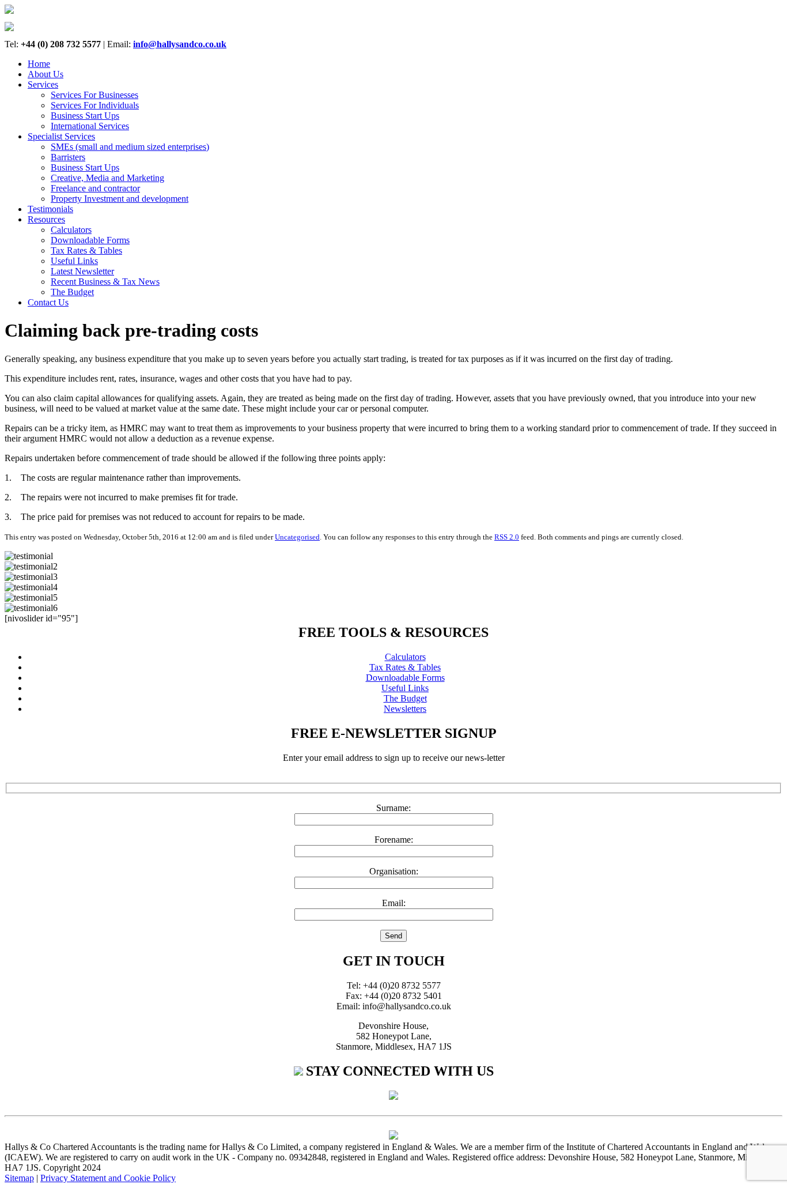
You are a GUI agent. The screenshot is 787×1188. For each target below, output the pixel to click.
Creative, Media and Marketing (107, 178)
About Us (45, 74)
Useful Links (74, 261)
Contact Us (48, 302)
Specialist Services (61, 136)
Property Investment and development (119, 198)
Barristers (68, 157)
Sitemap (19, 1178)
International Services (90, 126)
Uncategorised (297, 537)
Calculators (71, 230)
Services (43, 84)
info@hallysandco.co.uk (179, 44)
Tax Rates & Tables (86, 250)
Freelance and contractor (95, 188)
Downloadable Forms (90, 240)
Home (39, 64)
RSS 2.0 (506, 537)
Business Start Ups (85, 115)
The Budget (72, 292)
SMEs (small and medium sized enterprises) (130, 147)
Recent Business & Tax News (105, 281)
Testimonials (50, 209)
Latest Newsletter (82, 271)
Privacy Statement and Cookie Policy (108, 1178)
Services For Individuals (95, 105)
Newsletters (405, 709)
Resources (46, 219)
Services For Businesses (94, 95)
